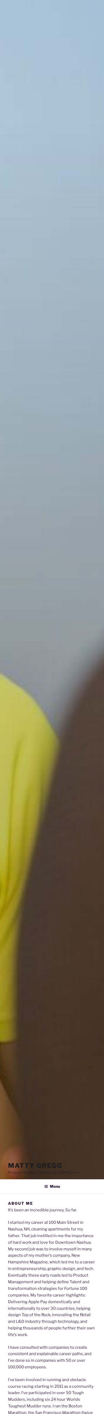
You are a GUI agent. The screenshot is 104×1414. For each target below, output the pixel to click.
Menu (55, 1186)
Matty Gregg (35, 1165)
